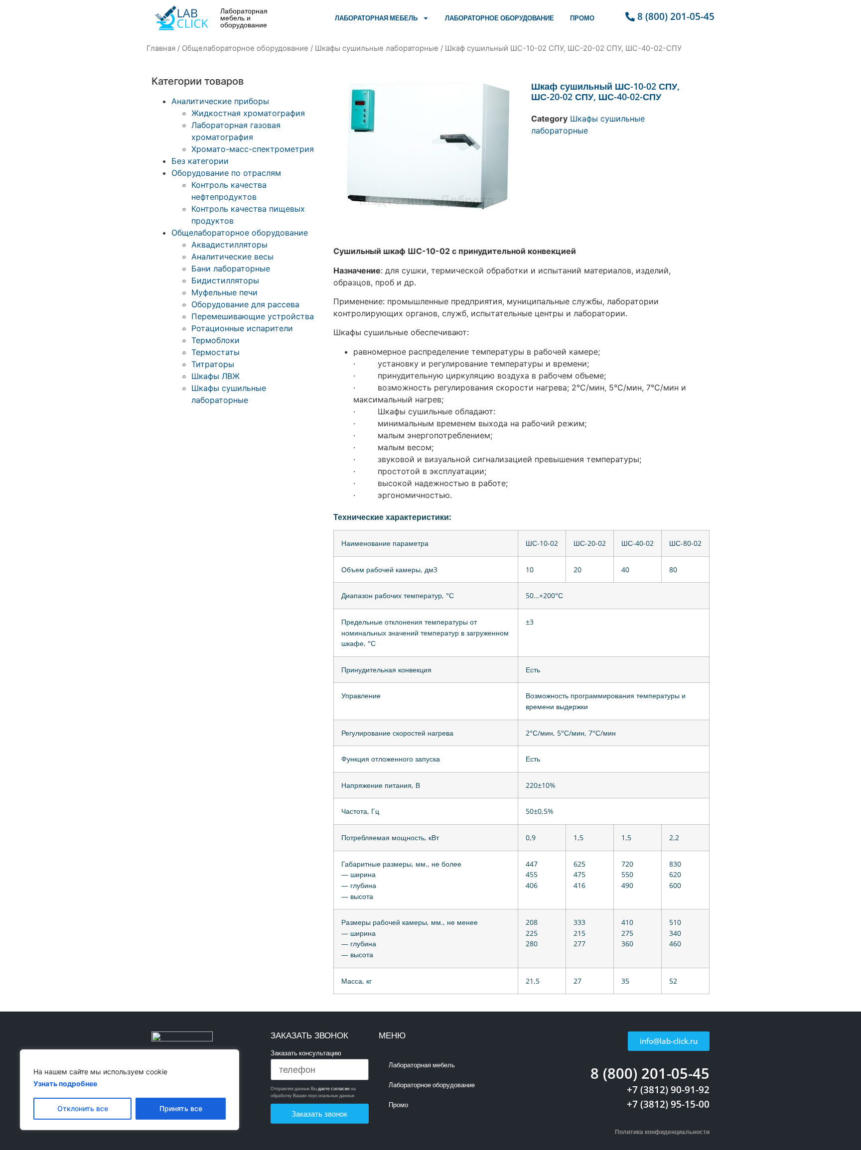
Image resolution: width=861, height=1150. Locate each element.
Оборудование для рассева (245, 304)
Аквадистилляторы (229, 245)
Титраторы (212, 364)
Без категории (200, 161)
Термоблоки (215, 340)
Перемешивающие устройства (252, 316)
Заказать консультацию (306, 1053)
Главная (160, 48)
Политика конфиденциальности (662, 1132)
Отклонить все (82, 1108)
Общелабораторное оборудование (245, 48)
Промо (582, 17)
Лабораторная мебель (376, 17)
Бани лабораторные (230, 268)
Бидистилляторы (225, 280)
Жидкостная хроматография (248, 113)
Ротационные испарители (242, 328)
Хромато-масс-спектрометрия (252, 149)
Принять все (180, 1108)
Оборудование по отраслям (226, 173)
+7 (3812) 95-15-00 (668, 1104)
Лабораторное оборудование (499, 17)
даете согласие (334, 1088)
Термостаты (215, 352)
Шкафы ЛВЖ (215, 376)
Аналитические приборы (220, 101)
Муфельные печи (224, 292)
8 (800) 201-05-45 (650, 1073)
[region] (129, 1089)
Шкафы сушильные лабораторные (376, 48)
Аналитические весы (232, 256)
